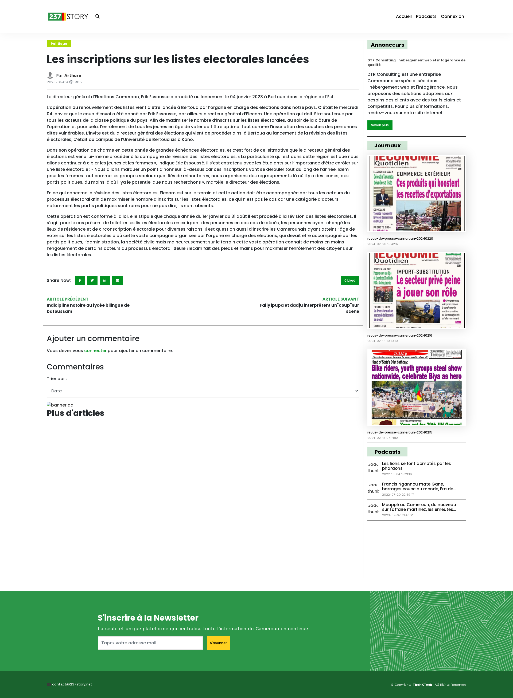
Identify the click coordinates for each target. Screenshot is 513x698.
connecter (95, 351)
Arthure (72, 75)
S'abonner (218, 643)
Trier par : (57, 379)
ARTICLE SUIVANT (340, 299)
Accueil (404, 16)
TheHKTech (423, 685)
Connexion (452, 16)
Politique (59, 43)
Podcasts (426, 16)
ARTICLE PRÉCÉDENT (67, 299)
